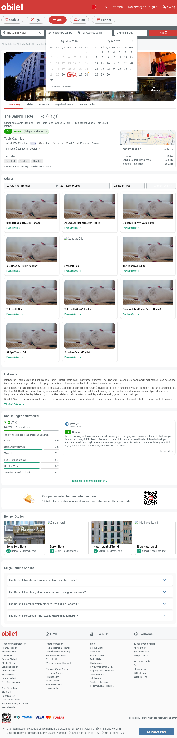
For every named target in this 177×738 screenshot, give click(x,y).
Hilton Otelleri (52, 677)
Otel (59, 20)
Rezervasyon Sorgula (142, 7)
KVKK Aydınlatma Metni (101, 667)
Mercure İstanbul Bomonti (58, 663)
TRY (105, 7)
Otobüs (13, 20)
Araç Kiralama (97, 655)
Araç (81, 20)
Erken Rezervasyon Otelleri (15, 703)
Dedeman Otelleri (54, 673)
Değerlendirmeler (64, 104)
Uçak (37, 20)
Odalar (29, 104)
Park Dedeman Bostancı (58, 648)
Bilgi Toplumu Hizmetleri (102, 670)
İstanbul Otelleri (9, 648)
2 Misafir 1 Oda (125, 32)
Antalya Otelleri (9, 659)
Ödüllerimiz (95, 678)
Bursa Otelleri (8, 670)
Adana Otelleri (9, 678)
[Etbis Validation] (6, 718)
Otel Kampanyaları (11, 682)
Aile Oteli (6, 692)
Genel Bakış (13, 104)
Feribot (106, 20)
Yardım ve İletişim (99, 682)
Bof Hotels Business (56, 655)
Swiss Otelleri (52, 680)
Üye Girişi (169, 7)
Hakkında (44, 104)
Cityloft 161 (51, 659)
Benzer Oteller (87, 104)
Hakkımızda (96, 663)
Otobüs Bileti (96, 648)
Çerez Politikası (97, 674)
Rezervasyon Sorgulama (102, 686)
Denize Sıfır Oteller (11, 699)
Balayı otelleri (8, 696)
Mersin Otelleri (9, 674)
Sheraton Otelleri (54, 684)
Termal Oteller (9, 707)
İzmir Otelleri (8, 655)
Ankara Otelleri (9, 651)
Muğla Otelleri (8, 663)
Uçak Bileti (95, 651)
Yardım (118, 7)
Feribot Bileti (96, 659)
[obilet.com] (20, 9)
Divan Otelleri (52, 688)
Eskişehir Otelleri (10, 667)
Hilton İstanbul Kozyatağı (58, 651)
